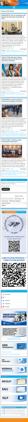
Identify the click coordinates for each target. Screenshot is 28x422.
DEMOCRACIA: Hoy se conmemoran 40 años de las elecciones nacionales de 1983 (13, 17)
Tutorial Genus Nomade (6, 352)
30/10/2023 (14, 20)
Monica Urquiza (12, 171)
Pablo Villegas (8, 173)
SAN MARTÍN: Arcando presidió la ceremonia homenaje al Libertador (12, 100)
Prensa (20, 20)
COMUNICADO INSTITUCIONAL (14, 339)
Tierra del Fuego (21, 51)
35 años (7, 170)
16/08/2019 (14, 103)
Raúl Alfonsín (14, 51)
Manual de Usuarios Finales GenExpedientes (11, 354)
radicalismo (9, 51)
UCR (23, 94)
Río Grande (20, 173)
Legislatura (4, 51)
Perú (11, 135)
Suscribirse (5, 189)
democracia (8, 50)
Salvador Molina (22, 135)
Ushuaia (3, 53)
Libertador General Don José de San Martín (15, 134)
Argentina (8, 131)
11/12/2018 (14, 143)
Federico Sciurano (15, 50)
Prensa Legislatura (6, 20)
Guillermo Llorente (14, 132)
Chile (9, 132)
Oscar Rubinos (19, 171)
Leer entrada (23, 49)
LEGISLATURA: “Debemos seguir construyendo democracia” (11, 140)
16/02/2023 (14, 62)
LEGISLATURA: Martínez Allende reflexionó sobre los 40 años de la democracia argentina (12, 59)
